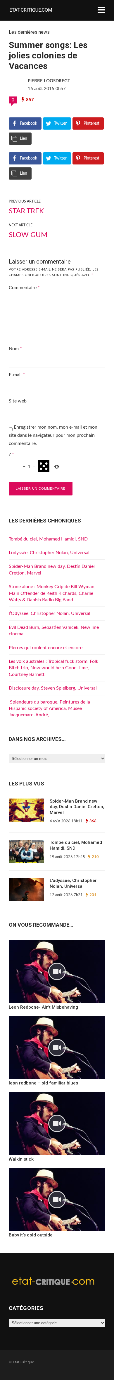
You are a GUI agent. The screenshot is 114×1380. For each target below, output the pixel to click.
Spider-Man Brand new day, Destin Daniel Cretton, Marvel (77, 807)
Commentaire (24, 287)
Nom (15, 348)
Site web (18, 401)
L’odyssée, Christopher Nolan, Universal (49, 552)
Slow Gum (28, 235)
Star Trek (26, 211)
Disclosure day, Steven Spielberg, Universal (53, 688)
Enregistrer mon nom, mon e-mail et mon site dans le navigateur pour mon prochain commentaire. (53, 435)
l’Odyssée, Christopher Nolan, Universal (49, 613)
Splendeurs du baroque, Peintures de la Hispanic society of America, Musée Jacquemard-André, (49, 708)
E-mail (17, 375)
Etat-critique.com (30, 10)
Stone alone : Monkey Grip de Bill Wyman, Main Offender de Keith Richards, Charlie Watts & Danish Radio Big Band (52, 593)
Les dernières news (29, 32)
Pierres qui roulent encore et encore (45, 647)
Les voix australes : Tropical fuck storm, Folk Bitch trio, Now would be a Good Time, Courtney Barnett (53, 668)
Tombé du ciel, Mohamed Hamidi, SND (48, 539)
